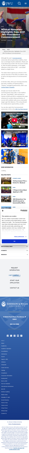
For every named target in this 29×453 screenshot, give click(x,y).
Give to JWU (4, 381)
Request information (15, 269)
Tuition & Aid (4, 405)
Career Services (5, 367)
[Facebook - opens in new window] (7, 335)
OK (14, 241)
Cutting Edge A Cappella (7, 87)
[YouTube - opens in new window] (17, 335)
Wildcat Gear (4, 410)
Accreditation (4, 351)
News (3, 49)
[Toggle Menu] (25, 3)
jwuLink (3, 389)
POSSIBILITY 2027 (5, 397)
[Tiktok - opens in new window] (21, 335)
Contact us (14, 288)
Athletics (3, 362)
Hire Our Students (5, 383)
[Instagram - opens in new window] (14, 335)
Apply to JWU (4, 359)
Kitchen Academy (5, 391)
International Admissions (7, 386)
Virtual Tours (4, 408)
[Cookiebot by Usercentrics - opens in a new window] (20, 211)
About (2, 343)
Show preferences (19, 236)
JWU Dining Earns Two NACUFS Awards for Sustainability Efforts (19, 201)
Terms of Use (4, 402)
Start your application (14, 281)
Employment (4, 378)
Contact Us (4, 413)
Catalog (3, 370)
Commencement (17, 58)
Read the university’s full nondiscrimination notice (16, 448)
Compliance (4, 373)
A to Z (2, 340)
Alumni (3, 356)
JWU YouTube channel (21, 109)
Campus (16, 275)
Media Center (4, 394)
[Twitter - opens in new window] (11, 335)
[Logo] (7, 3)
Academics (3, 346)
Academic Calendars (6, 348)
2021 (8, 49)
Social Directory (5, 400)
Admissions (4, 354)
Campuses (3, 364)
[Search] (19, 3)
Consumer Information (6, 375)
